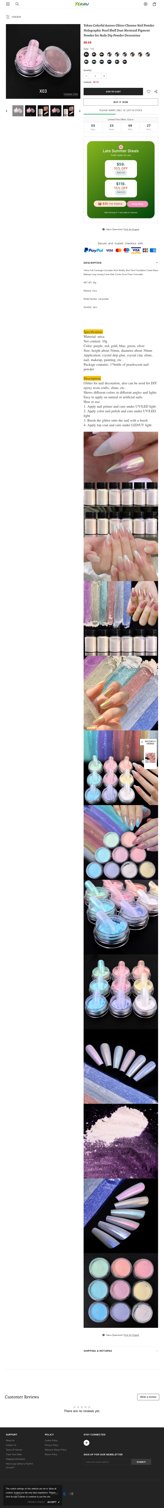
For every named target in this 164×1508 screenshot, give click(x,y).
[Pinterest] (110, 772)
